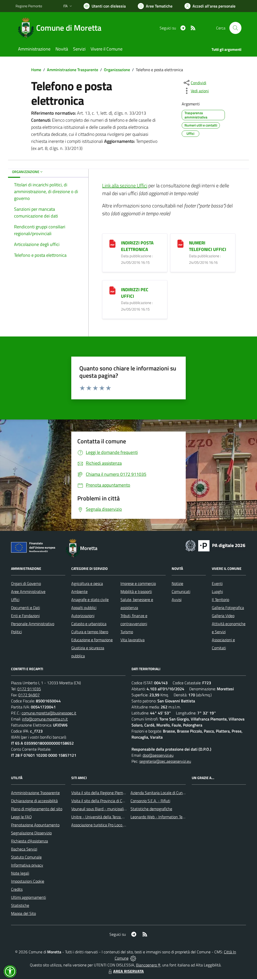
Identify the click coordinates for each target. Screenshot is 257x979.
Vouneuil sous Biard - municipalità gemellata (108, 809)
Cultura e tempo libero (89, 632)
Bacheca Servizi (24, 849)
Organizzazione (117, 70)
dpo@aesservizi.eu (158, 755)
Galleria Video (223, 616)
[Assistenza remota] (133, 958)
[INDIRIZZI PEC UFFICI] (112, 290)
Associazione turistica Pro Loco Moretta (104, 825)
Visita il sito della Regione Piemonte (101, 793)
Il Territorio (220, 600)
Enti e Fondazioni (25, 616)
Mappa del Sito (23, 913)
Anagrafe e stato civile (90, 600)
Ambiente (79, 591)
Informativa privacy (27, 865)
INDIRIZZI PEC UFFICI (134, 293)
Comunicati (181, 591)
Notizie (177, 583)
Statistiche (20, 905)
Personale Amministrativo (32, 624)
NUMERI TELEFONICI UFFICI (207, 246)
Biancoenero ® (148, 965)
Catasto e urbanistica (88, 624)
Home (36, 70)
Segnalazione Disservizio (31, 833)
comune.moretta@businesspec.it (49, 713)
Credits (17, 889)
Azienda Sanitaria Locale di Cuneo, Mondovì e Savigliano (177, 793)
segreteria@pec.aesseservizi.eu (165, 761)
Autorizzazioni (82, 616)
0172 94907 (29, 695)
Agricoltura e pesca (87, 583)
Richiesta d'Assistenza (29, 841)
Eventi (217, 583)
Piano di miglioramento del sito (36, 809)
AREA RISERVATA (128, 971)
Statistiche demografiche (151, 809)
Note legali (20, 873)
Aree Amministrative (28, 591)
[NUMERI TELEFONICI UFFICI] (180, 243)
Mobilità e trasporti (136, 591)
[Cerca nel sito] (235, 28)
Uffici (15, 600)
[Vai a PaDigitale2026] (215, 545)
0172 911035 (29, 689)
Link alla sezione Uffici (124, 185)
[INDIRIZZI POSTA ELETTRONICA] (112, 243)
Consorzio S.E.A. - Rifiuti (150, 801)
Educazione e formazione (92, 640)
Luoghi (217, 591)
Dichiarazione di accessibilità (34, 801)
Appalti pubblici (83, 608)
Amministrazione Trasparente (72, 70)
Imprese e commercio (138, 583)
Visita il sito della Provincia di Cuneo (101, 801)
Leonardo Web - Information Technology (164, 817)
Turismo (126, 632)
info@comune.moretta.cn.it (45, 719)
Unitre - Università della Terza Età (99, 817)
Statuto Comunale (26, 857)
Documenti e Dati (25, 608)
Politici (16, 632)
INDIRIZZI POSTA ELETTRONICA (137, 246)
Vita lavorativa (132, 640)
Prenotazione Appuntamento (35, 825)
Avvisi (176, 600)
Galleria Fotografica (228, 608)
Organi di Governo (26, 583)
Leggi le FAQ (21, 817)
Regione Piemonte (29, 6)
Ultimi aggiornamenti (28, 897)
